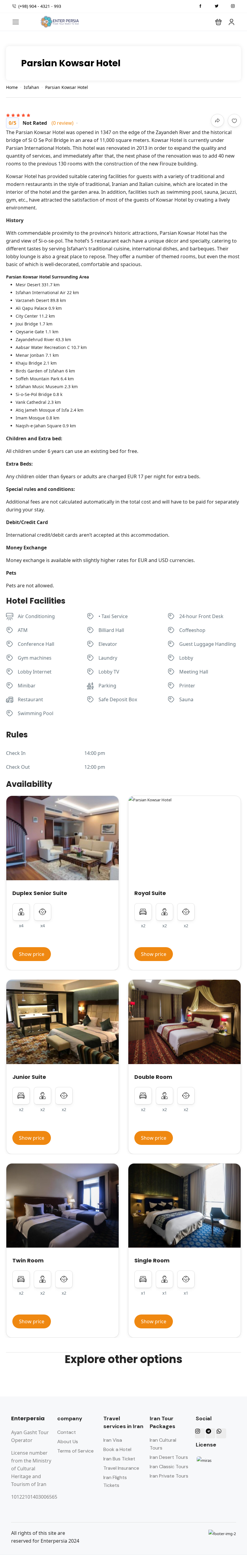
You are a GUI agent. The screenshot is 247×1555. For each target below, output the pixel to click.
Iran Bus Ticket (119, 1459)
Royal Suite (150, 893)
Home (12, 87)
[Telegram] (210, 1433)
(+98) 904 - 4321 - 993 (39, 6)
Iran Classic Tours (169, 1466)
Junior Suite (29, 1077)
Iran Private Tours (169, 1476)
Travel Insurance (121, 1468)
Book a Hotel (117, 1449)
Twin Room (28, 1260)
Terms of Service (75, 1451)
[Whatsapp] (221, 1433)
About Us (67, 1441)
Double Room (153, 1077)
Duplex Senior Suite (39, 893)
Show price (31, 954)
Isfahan (31, 87)
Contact (66, 1432)
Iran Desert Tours (169, 1457)
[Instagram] (200, 1433)
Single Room (152, 1260)
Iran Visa (112, 1440)
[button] (218, 21)
